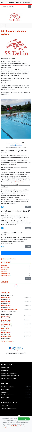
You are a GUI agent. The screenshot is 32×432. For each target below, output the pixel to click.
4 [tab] (15, 359)
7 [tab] (22, 359)
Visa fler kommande (8, 341)
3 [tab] (12, 359)
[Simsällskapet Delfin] (15, 17)
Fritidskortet (4, 392)
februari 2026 (5, 267)
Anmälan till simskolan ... (7, 387)
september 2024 (5, 275)
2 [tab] (10, 359)
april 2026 (4, 265)
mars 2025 (4, 271)
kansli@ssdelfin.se (8, 406)
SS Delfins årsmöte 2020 (11, 233)
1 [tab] (8, 359)
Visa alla (28, 278)
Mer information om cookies (9, 378)
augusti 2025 (4, 269)
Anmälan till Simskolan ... (7, 395)
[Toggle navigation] (3, 25)
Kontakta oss (4, 370)
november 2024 (5, 273)
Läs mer (28, 206)
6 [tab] (19, 359)
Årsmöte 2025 (5, 397)
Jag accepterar (24, 419)
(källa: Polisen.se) (18, 182)
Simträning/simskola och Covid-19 (15, 211)
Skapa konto (26, 2)
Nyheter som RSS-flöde (9, 259)
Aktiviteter (11, 2)
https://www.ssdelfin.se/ (10, 408)
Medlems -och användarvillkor (9, 373)
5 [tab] (17, 359)
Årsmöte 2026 (5, 389)
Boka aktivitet (5, 367)
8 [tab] (24, 359)
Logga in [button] (18, 2)
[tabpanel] (16, 349)
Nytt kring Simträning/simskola (14, 150)
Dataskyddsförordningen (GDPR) (10, 376)
